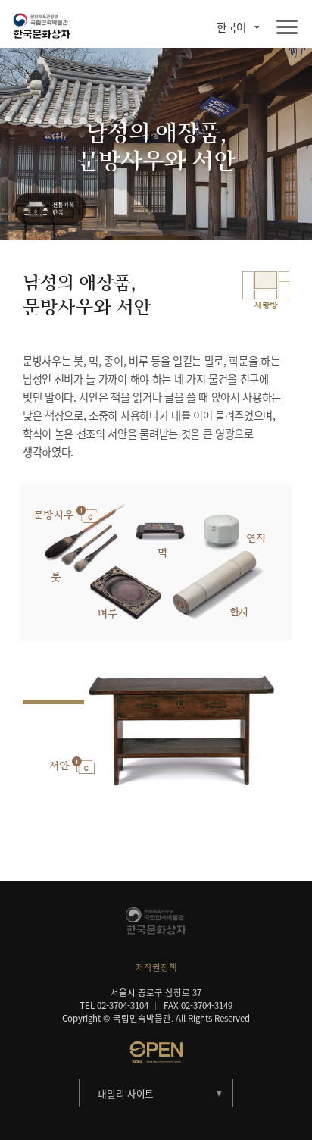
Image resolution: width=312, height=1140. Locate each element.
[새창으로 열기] (156, 1052)
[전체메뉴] (287, 27)
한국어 (231, 27)
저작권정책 (156, 967)
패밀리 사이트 (126, 1093)
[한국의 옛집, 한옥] (50, 210)
